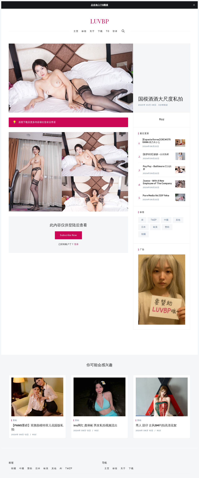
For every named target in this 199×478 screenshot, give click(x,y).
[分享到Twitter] (51, 420)
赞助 (167, 227)
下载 (100, 31)
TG (107, 31)
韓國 (143, 234)
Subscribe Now (68, 235)
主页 (76, 31)
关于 (92, 31)
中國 (166, 220)
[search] (123, 31)
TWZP (154, 220)
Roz (161, 119)
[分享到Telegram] (59, 420)
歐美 (155, 227)
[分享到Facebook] (55, 420)
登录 (115, 31)
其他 (178, 220)
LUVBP (99, 21)
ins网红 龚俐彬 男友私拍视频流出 (95, 425)
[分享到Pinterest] (62, 420)
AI (142, 220)
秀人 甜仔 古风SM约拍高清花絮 (156, 425)
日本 (143, 227)
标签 (84, 31)
